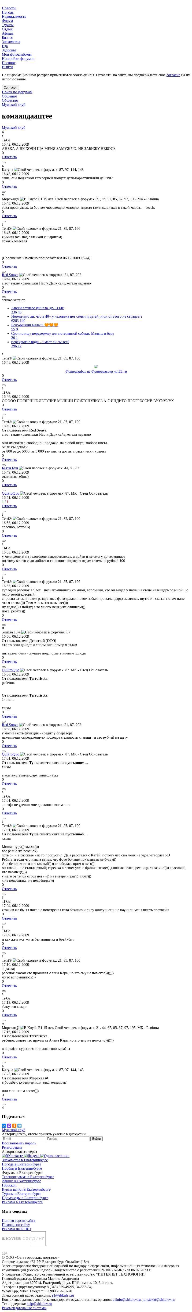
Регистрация (12, 1147)
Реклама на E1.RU (16, 1229)
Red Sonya (10, 275)
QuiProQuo (10, 493)
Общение (9, 96)
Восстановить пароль (19, 1143)
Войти (96, 1138)
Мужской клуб (13, 105)
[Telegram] (19, 1126)
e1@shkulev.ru (63, 1295)
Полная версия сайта (18, 1220)
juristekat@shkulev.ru (159, 1299)
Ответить (9, 157)
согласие (173, 75)
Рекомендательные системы (24, 1308)
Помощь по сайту (16, 1225)
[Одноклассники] (14, 1126)
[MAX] (9, 1126)
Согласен (10, 87)
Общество (10, 100)
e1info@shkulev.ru (127, 1299)
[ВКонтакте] (4, 1126)
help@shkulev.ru (39, 1304)
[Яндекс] (32, 1156)
